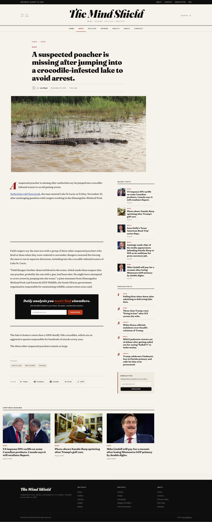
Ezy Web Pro (187, 517)
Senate (120, 492)
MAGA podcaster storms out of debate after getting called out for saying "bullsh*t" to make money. (138, 343)
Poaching (42, 365)
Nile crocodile (30, 365)
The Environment (124, 507)
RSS (190, 2)
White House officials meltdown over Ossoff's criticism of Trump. (135, 328)
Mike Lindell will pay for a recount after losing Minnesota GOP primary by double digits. (140, 271)
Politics (92, 28)
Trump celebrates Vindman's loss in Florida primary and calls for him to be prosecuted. (138, 360)
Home (71, 28)
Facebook (40, 382)
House (119, 496)
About (159, 2)
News (81, 28)
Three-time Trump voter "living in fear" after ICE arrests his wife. (136, 313)
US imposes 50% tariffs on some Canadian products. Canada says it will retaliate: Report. (140, 195)
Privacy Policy (163, 499)
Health (116, 28)
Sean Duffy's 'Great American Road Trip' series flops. (138, 231)
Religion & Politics (124, 503)
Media (80, 507)
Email (69, 382)
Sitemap (160, 507)
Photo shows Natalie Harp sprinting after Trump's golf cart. (140, 214)
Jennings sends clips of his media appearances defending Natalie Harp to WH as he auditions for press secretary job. (140, 250)
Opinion (104, 28)
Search (184, 15)
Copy (82, 382)
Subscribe (75, 312)
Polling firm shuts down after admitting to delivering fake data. (138, 299)
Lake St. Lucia (16, 365)
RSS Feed (161, 503)
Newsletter (180, 2)
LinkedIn (55, 382)
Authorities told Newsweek (25, 193)
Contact (168, 2)
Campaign (121, 499)
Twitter (25, 382)
